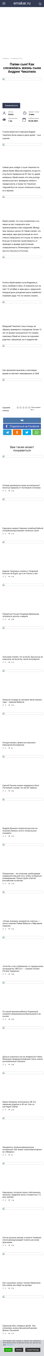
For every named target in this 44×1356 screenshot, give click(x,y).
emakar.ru (22, 3)
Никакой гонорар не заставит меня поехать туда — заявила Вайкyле (22, 701)
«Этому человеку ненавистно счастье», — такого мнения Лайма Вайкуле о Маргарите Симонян (22, 923)
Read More (10, 1345)
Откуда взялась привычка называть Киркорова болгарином (19, 743)
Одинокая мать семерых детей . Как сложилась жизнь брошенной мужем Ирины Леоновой (19, 1327)
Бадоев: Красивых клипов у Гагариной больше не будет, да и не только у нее (20, 572)
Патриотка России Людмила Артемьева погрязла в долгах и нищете (20, 615)
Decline (19, 1350)
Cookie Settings (33, 1350)
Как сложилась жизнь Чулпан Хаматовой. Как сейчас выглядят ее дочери (21, 1284)
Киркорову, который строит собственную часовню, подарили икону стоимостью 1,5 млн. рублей (21, 1194)
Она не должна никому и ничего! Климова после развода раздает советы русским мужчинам (21, 1239)
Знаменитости (11, 105)
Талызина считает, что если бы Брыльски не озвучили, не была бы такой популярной (22, 658)
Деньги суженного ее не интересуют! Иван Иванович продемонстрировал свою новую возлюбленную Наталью (22, 1059)
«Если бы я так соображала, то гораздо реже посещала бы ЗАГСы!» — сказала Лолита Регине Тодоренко (22, 968)
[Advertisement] (22, 30)
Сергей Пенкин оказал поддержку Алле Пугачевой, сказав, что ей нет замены (20, 786)
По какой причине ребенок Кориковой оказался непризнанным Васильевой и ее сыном (21, 1013)
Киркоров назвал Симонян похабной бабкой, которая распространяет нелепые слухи (22, 529)
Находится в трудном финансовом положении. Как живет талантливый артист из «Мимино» (22, 1149)
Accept (8, 1350)
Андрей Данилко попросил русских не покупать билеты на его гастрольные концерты (19, 830)
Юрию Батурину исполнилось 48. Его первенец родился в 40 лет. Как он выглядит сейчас (19, 1104)
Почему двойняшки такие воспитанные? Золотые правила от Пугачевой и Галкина (21, 486)
